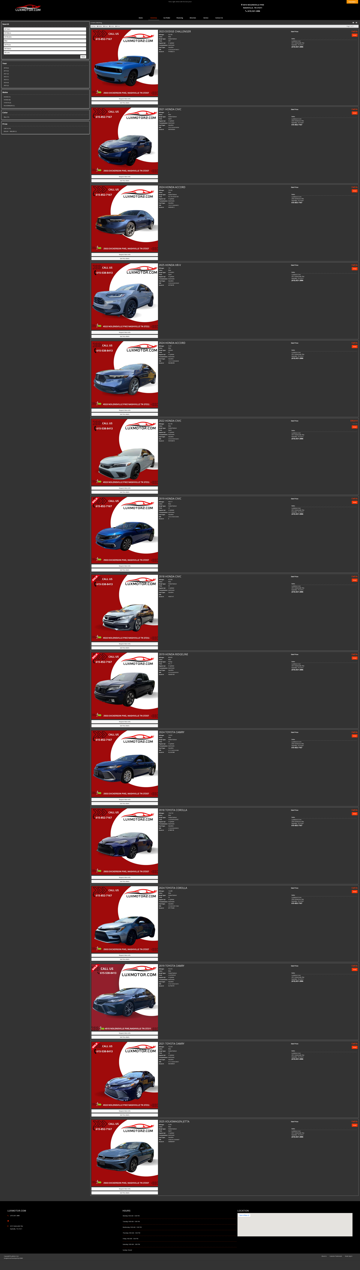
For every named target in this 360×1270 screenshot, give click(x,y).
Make (100, 26)
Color (112, 26)
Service (205, 18)
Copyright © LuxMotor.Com (11, 1256)
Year (106, 26)
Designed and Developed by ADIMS (13, 1258)
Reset (83, 57)
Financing (180, 18)
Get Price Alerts (124, 103)
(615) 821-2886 (253, 11)
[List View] (353, 22)
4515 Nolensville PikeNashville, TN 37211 (253, 6)
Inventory (153, 18)
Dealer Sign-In (348, 1256)
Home (141, 18)
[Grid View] (356, 22)
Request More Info (124, 99)
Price (118, 26)
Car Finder (166, 18)
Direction (193, 18)
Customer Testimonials (336, 1256)
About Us (324, 1256)
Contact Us (219, 18)
